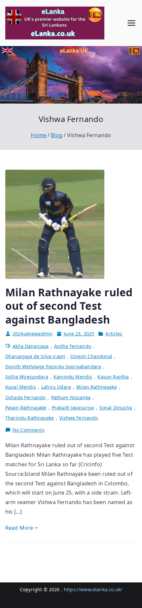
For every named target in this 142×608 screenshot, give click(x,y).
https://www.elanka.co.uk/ (93, 589)
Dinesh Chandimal (91, 356)
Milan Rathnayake (96, 387)
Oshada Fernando (25, 397)
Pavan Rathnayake (26, 407)
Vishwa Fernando (78, 418)
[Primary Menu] (131, 23)
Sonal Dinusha (115, 407)
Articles (113, 333)
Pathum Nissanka (70, 397)
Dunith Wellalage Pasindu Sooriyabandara (53, 366)
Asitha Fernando (72, 346)
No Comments (29, 430)
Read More (19, 527)
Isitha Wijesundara (26, 377)
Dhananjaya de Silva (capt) (35, 356)
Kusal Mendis (20, 387)
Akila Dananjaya (31, 346)
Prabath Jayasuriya (73, 407)
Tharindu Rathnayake (29, 418)
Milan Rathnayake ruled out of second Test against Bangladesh (69, 306)
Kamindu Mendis (72, 377)
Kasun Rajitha (113, 377)
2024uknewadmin (33, 333)
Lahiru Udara (56, 387)
